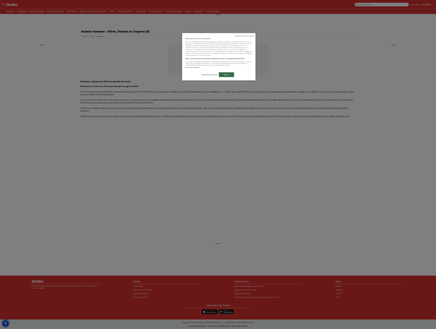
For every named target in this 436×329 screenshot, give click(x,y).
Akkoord (226, 74)
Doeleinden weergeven (209, 74)
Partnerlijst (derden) (192, 67)
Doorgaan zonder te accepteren (244, 36)
